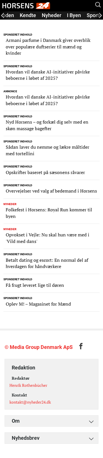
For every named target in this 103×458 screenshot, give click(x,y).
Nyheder (51, 15)
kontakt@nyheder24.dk (30, 402)
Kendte (28, 15)
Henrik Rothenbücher (28, 385)
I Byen (74, 15)
